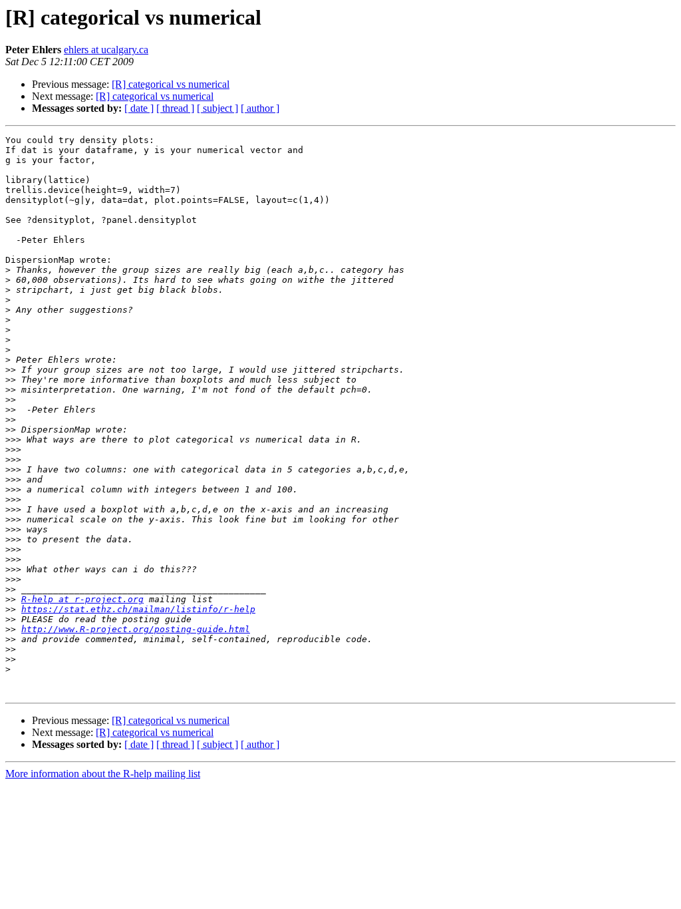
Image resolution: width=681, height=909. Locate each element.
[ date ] (139, 108)
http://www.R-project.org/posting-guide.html (135, 629)
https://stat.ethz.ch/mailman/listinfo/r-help (138, 609)
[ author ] (260, 108)
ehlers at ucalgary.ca (106, 49)
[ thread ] (175, 108)
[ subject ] (217, 108)
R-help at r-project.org (82, 599)
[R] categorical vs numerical (170, 84)
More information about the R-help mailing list (102, 773)
